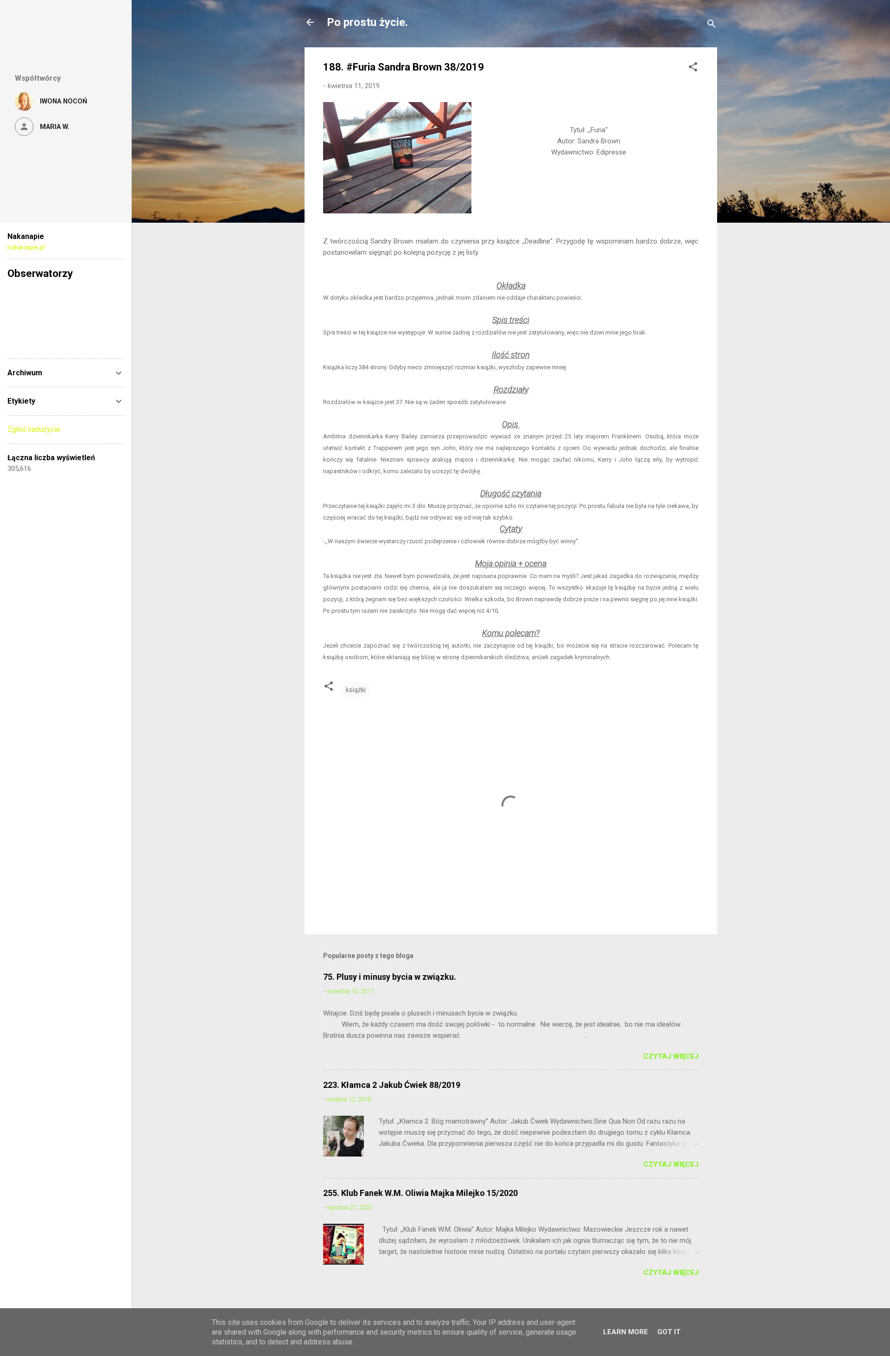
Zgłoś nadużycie (33, 429)
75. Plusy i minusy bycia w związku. (389, 977)
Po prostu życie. (367, 22)
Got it (668, 1332)
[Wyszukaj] (711, 25)
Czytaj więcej (671, 1056)
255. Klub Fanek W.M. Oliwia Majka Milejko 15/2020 (420, 1193)
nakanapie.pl (25, 247)
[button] (693, 68)
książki (356, 690)
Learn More (625, 1332)
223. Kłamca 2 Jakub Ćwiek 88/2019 (391, 1085)
